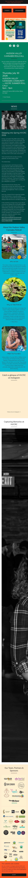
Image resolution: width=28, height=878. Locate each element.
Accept (14, 874)
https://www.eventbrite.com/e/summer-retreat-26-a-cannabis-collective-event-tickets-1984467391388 (12, 219)
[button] (6, 97)
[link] (10, 46)
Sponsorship (19, 10)
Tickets (7, 10)
